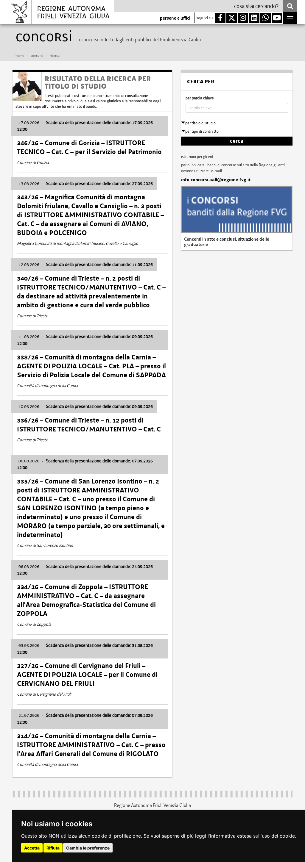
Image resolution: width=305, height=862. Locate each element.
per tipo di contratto (202, 131)
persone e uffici (175, 18)
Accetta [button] (32, 847)
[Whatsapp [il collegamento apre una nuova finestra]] (265, 18)
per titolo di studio (200, 123)
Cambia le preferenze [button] (88, 847)
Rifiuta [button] (53, 847)
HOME (19, 55)
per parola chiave (200, 98)
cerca (236, 141)
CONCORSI (37, 55)
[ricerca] (290, 6)
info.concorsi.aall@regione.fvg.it (215, 179)
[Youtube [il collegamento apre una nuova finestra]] (277, 18)
